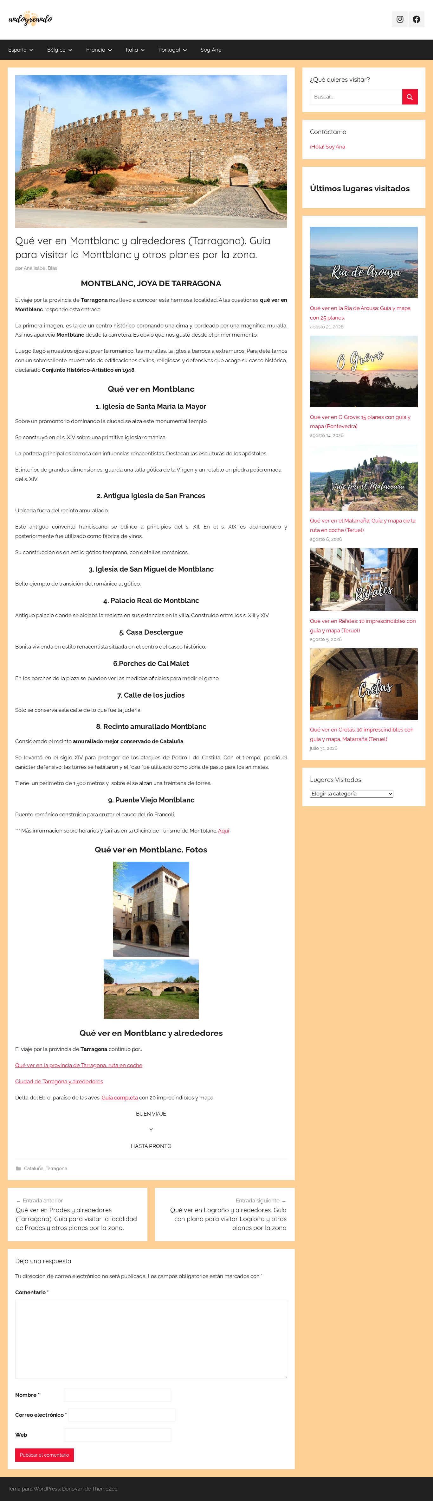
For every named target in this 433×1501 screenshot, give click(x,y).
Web (21, 1435)
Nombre (27, 1395)
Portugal (169, 49)
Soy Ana (211, 49)
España (17, 49)
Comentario (32, 1292)
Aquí (223, 830)
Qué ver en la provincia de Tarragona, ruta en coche (78, 1065)
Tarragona (56, 1168)
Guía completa (120, 1097)
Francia (95, 49)
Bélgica (56, 49)
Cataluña (33, 1168)
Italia (132, 49)
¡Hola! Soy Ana (327, 146)
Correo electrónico (41, 1415)
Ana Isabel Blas (40, 268)
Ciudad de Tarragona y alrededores (59, 1081)
